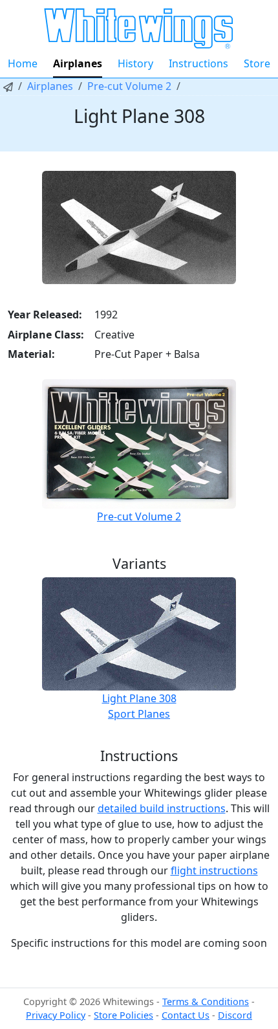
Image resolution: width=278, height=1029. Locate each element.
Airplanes (77, 63)
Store (257, 63)
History (135, 63)
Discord (235, 1015)
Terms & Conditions (205, 1001)
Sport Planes (139, 714)
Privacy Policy (55, 1015)
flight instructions (214, 870)
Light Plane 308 (139, 698)
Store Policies (123, 1015)
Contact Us (185, 1015)
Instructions (198, 63)
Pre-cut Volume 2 (129, 86)
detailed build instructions (162, 808)
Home (22, 63)
